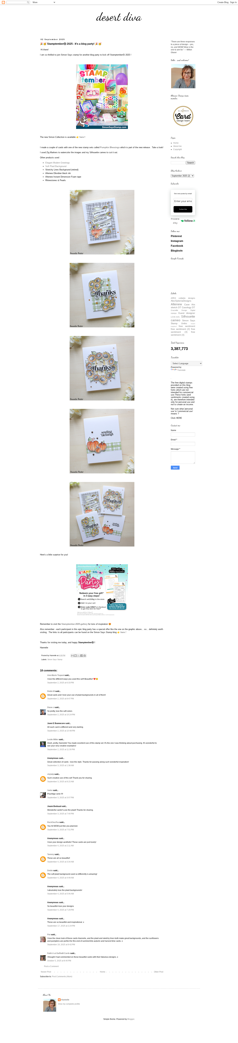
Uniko (184, 323)
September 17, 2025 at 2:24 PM (61, 926)
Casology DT (188, 307)
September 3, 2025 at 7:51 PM (60, 830)
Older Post (158, 972)
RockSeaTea (53, 822)
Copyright (177, 149)
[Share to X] (78, 655)
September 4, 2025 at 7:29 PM (60, 910)
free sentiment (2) (180, 329)
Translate (181, 370)
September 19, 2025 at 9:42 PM (61, 944)
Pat (48, 934)
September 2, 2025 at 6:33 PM (60, 683)
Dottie (50, 870)
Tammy (50, 854)
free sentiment (187, 326)
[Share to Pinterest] (84, 655)
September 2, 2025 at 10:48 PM (61, 731)
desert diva (119, 17)
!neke (49, 790)
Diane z (50, 707)
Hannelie (65, 1000)
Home (102, 972)
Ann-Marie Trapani (55, 675)
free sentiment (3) (183, 330)
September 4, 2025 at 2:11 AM (60, 846)
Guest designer (186, 313)
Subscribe (183, 209)
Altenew (176, 304)
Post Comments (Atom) (62, 976)
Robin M (51, 691)
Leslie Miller (52, 739)
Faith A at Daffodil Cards (58, 953)
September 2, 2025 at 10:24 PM (61, 715)
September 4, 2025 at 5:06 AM (60, 894)
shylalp (50, 774)
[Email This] (72, 655)
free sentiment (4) (183, 333)
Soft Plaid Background (55, 166)
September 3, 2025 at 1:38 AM (60, 765)
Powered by (175, 221)
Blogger (130, 1019)
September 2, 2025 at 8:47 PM (60, 699)
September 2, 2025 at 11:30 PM (61, 749)
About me (177, 146)
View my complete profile (69, 1004)
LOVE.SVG (175, 317)
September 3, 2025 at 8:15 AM (60, 781)
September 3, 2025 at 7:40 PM (60, 814)
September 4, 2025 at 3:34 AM (60, 862)
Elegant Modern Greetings (57, 163)
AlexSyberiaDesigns (181, 300)
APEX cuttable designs (183, 298)
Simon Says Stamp (54, 659)
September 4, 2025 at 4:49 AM (60, 878)
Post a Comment (51, 966)
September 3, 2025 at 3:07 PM (60, 797)
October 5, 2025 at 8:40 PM (59, 961)
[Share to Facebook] (81, 655)
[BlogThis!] (75, 655)
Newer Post (46, 972)
